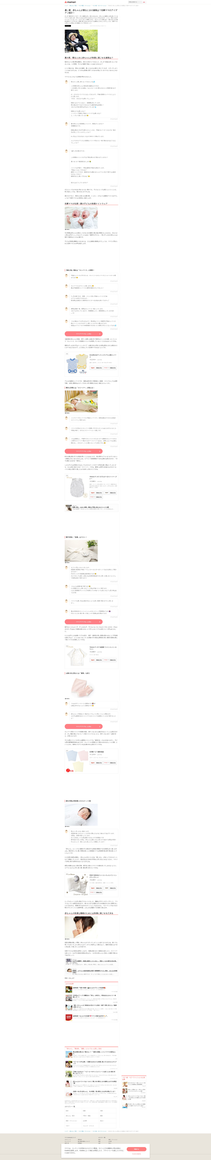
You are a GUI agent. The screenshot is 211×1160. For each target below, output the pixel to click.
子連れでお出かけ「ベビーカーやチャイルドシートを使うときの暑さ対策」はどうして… (94, 1072)
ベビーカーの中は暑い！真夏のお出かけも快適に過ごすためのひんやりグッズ (95, 1062)
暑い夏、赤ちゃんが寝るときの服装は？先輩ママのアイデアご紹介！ (136, 1104)
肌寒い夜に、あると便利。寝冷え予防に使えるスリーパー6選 (90, 507)
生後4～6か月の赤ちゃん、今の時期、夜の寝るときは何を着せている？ (94, 1091)
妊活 (99, 1139)
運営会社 (80, 1139)
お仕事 (110, 1141)
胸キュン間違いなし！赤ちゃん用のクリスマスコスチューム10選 (136, 1090)
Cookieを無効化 (136, 1154)
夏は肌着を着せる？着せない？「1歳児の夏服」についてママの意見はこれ (94, 1053)
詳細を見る (99, 368)
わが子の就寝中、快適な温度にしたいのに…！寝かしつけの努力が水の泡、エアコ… (94, 962)
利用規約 (80, 1143)
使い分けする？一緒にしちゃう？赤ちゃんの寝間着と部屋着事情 (136, 1083)
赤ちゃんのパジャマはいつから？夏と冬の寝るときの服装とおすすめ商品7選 (95, 1082)
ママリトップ (68, 1139)
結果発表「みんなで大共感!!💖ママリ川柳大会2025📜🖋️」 (90, 1016)
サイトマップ (68, 1141)
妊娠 (99, 1141)
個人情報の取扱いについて (84, 1141)
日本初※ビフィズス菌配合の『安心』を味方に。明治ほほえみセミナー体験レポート (94, 996)
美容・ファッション (113, 1139)
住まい (110, 1143)
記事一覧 (67, 1143)
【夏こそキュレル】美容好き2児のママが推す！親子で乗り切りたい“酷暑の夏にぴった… (95, 1006)
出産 (99, 1143)
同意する (136, 1149)
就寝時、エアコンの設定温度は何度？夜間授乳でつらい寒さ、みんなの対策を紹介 (94, 971)
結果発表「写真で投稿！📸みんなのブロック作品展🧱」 (90, 988)
